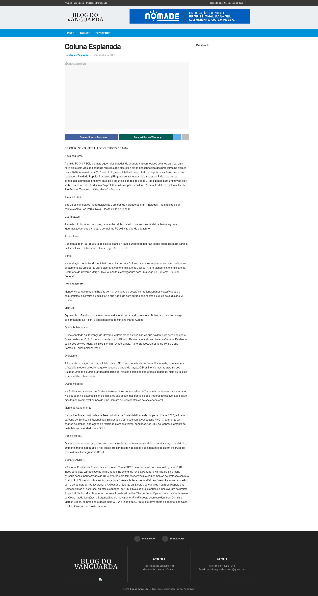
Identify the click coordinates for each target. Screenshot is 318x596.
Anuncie (68, 2)
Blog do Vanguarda (78, 54)
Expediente (79, 2)
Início (70, 33)
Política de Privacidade (96, 2)
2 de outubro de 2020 (104, 54)
